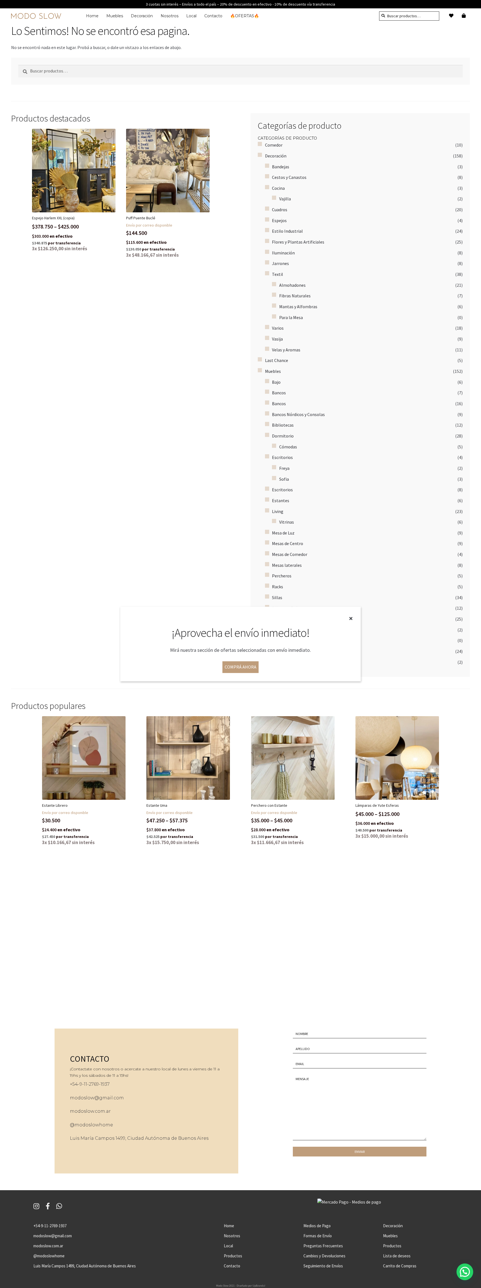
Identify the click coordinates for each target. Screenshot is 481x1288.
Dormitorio (283, 436)
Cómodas (288, 446)
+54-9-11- (79, 1084)
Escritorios (282, 457)
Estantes (280, 500)
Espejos (279, 220)
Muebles (114, 15)
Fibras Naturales (295, 295)
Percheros (281, 576)
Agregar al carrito (172, 170)
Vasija (277, 339)
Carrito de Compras (399, 1265)
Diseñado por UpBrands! (251, 1285)
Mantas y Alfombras (298, 306)
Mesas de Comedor (289, 554)
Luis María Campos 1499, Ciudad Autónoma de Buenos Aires (139, 1138)
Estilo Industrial (287, 231)
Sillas (277, 597)
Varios (278, 328)
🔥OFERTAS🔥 (244, 15)
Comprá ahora (240, 667)
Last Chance (276, 360)
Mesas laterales (287, 565)
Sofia (284, 479)
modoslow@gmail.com (97, 1097)
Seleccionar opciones (78, 170)
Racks (277, 586)
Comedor (274, 145)
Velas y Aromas (286, 350)
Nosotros (169, 15)
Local (191, 15)
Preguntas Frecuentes (323, 1245)
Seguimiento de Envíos (323, 1265)
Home (92, 15)
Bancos (279, 392)
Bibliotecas (283, 425)
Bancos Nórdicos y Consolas (298, 414)
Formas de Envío (317, 1235)
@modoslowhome (91, 1124)
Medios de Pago (317, 1225)
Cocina (278, 188)
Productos (233, 1255)
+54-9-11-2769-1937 (50, 1225)
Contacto (213, 15)
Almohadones (292, 285)
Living (277, 511)
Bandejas (280, 166)
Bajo (276, 382)
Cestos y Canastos (289, 177)
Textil (277, 274)
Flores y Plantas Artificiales (298, 242)
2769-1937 (99, 1084)
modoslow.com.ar (90, 1111)
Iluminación (283, 253)
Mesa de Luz (283, 533)
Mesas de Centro (287, 543)
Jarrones (280, 263)
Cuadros (279, 209)
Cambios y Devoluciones (324, 1255)
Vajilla (285, 198)
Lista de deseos (397, 1255)
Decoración (142, 15)
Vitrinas (286, 522)
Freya (284, 468)
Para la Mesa (291, 317)
